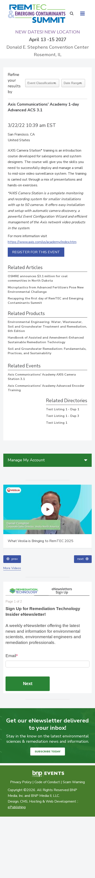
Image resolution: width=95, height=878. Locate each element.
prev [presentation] (14, 559)
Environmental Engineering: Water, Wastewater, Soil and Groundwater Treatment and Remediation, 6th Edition (47, 326)
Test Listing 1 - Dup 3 (62, 416)
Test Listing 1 (56, 423)
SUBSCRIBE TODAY (48, 751)
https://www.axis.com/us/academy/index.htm (42, 242)
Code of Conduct (47, 782)
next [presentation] (80, 559)
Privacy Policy (21, 782)
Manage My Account (26, 460)
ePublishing (17, 807)
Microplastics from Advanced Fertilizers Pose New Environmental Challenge (46, 289)
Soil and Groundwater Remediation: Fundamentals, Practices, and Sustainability (47, 351)
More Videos (12, 568)
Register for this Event (36, 252)
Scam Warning (74, 782)
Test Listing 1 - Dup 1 (62, 409)
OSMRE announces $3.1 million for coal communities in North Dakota (38, 278)
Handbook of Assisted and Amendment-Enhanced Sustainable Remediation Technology (46, 339)
